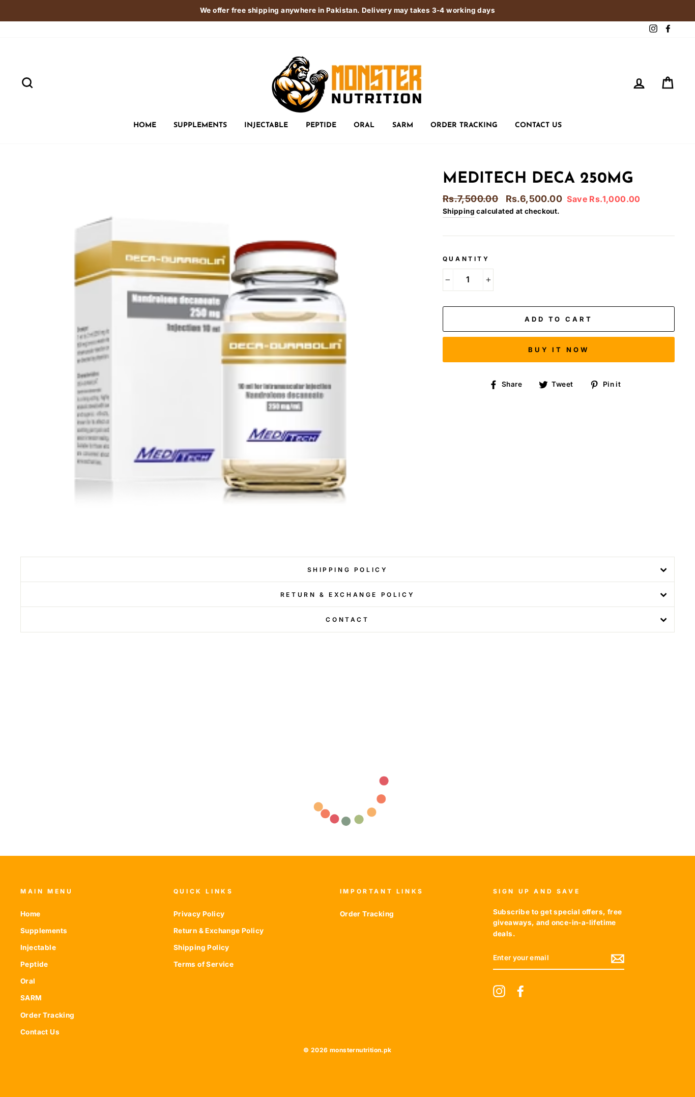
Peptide (321, 125)
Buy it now (558, 349)
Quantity (466, 259)
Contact (347, 619)
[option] (347, 10)
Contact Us (538, 125)
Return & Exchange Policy (347, 594)
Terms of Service (203, 964)
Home (144, 125)
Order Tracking (464, 125)
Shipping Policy (347, 569)
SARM (402, 125)
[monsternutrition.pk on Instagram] (499, 991)
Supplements (200, 125)
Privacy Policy (199, 914)
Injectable (266, 125)
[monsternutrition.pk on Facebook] (520, 991)
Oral (364, 125)
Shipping (459, 211)
